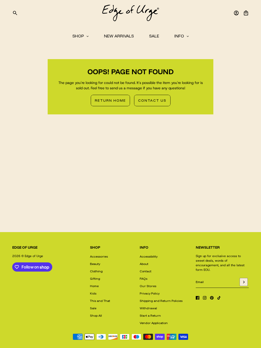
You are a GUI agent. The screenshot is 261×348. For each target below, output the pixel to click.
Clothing (96, 271)
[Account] (236, 13)
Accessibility (149, 256)
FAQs (143, 278)
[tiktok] (219, 298)
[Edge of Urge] (130, 13)
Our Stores (148, 286)
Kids (93, 293)
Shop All (96, 315)
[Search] (15, 13)
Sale (93, 308)
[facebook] (197, 298)
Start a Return (150, 315)
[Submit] (244, 282)
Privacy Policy (150, 293)
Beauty (95, 264)
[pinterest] (212, 298)
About (144, 264)
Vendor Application (154, 323)
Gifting (95, 278)
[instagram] (204, 298)
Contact (145, 271)
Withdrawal (148, 308)
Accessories (99, 256)
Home (94, 286)
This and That (100, 301)
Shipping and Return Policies (161, 301)
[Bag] (246, 13)
